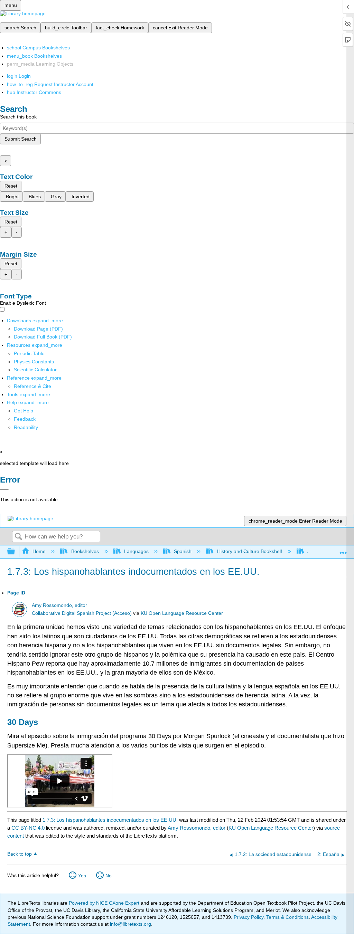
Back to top (19, 854)
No (108, 875)
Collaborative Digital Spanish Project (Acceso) (82, 613)
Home (39, 551)
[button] (25, 419)
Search (18, 537)
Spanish (183, 551)
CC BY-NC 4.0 (28, 828)
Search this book (18, 117)
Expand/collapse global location (343, 549)
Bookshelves (85, 551)
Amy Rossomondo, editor (59, 605)
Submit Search (20, 139)
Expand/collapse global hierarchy (15, 551)
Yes (82, 875)
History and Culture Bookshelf (249, 551)
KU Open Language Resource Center (182, 613)
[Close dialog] (4, 489)
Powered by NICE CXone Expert (105, 903)
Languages (136, 551)
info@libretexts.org (130, 924)
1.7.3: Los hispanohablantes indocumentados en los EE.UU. (110, 820)
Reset (10, 186)
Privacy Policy (248, 917)
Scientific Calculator (35, 369)
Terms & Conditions (287, 917)
